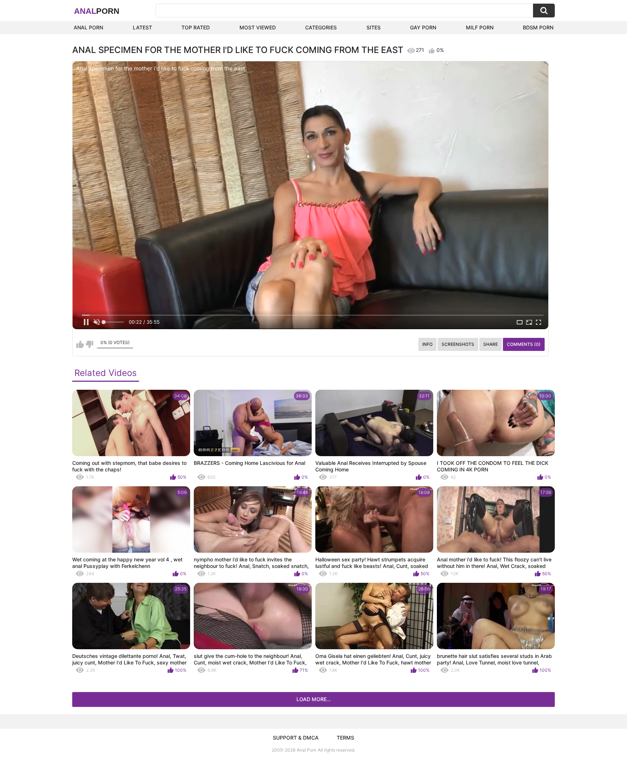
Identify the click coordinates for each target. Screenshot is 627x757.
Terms (345, 738)
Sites (373, 27)
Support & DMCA (296, 738)
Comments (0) (524, 344)
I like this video (80, 344)
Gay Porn (423, 27)
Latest (142, 27)
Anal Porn (88, 27)
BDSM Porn (538, 27)
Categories (321, 27)
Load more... (313, 699)
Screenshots (458, 344)
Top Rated (195, 27)
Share (490, 344)
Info (427, 344)
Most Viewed (257, 27)
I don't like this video (89, 344)
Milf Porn (479, 27)
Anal (96, 11)
